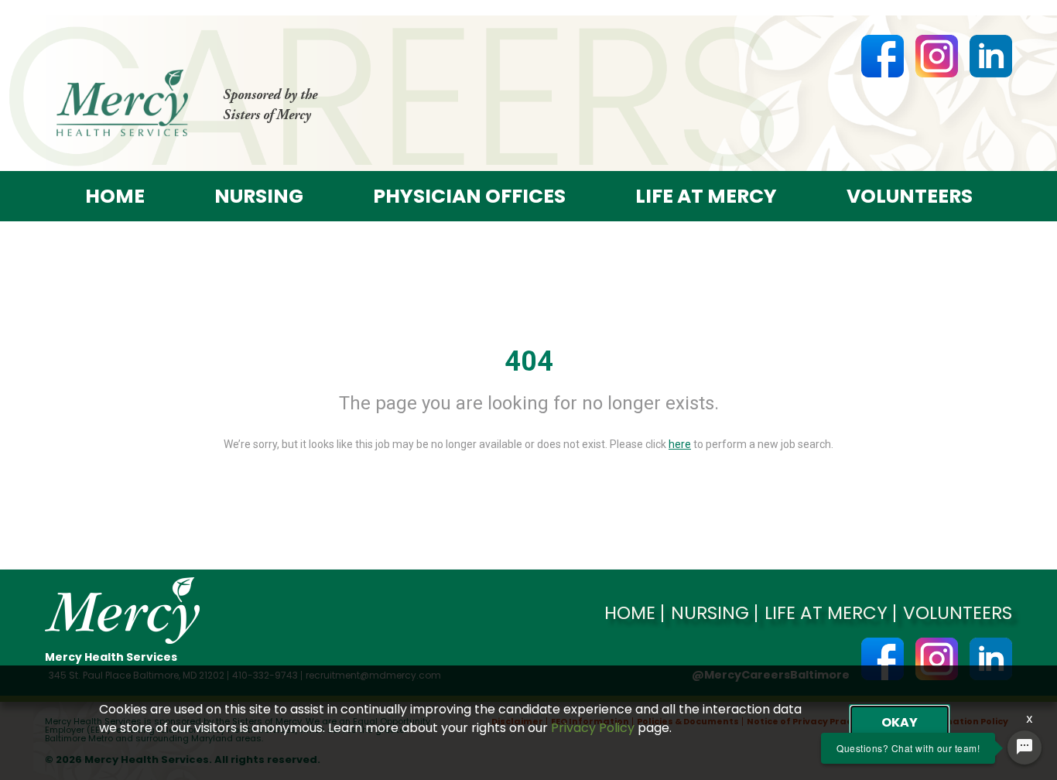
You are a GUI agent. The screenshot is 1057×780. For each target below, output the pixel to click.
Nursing (258, 196)
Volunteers (910, 196)
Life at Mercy (706, 196)
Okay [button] (899, 722)
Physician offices (469, 196)
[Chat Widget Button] (1024, 747)
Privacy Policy (593, 728)
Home (115, 196)
